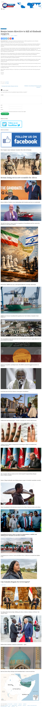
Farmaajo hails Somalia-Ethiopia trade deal (10, 86)
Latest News (3, 28)
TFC (16, 706)
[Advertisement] (21, 18)
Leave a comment (14, 35)
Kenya (9, 706)
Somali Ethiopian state (32, 705)
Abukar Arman (4, 584)
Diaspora (20, 705)
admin (3, 35)
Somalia (8, 83)
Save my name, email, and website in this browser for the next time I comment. (14, 111)
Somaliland (14, 705)
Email (2, 107)
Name (2, 105)
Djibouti (24, 705)
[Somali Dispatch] (21, 5)
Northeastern (4, 706)
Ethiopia (13, 706)
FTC (5, 83)
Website (2, 109)
